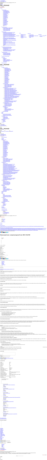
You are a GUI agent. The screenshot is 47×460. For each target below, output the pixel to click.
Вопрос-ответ (2, 437)
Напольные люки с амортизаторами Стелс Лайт (37, 228)
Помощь (1, 433)
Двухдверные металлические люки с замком (10, 101)
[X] (3, 232)
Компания (1, 428)
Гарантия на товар (2, 435)
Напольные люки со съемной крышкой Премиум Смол (12, 92)
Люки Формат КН (7, 79)
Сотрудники (1, 430)
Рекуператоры (6, 110)
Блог (2, 112)
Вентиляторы (6, 107)
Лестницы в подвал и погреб (27, 226)
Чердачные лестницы (6, 102)
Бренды (1, 438)
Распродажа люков (5, 111)
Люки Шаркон (6, 78)
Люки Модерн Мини (7, 71)
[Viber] (4, 232)
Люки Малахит (7, 74)
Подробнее (4, 391)
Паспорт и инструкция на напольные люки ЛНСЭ (6, 269)
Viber (2, 445)
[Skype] (6, 232)
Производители (4, 119)
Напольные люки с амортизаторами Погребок (10, 88)
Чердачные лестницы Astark (8, 104)
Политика (4, 121)
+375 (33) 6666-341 (3, 1)
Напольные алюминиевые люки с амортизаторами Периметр (26, 229)
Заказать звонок (2, 135)
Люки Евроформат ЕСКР (8, 70)
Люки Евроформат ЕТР (8, 69)
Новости (4, 120)
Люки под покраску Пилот (8, 85)
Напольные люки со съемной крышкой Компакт (11, 93)
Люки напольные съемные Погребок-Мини (10, 89)
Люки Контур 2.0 (7, 82)
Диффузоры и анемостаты (8, 108)
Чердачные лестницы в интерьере (7, 115)
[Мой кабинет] (0, 123)
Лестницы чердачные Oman (8, 105)
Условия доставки (5, 117)
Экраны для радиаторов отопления (9, 109)
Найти (1, 456)
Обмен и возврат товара (6, 118)
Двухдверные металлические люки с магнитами (11, 100)
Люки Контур (6, 81)
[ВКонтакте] (0, 232)
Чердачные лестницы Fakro (8, 103)
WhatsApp (4, 221)
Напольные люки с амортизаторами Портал (10, 91)
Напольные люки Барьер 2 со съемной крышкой (11, 97)
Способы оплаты (5, 116)
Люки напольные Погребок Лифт (16, 228)
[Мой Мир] (2, 232)
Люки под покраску (6, 83)
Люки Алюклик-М (7, 73)
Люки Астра (6, 76)
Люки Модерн (6, 72)
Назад (4, 140)
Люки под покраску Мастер (8, 86)
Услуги (1, 439)
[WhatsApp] (5, 232)
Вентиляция (5, 106)
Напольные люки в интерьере (7, 114)
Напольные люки (5, 87)
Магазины (1, 431)
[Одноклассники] (1, 232)
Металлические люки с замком (8, 99)
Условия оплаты (2, 434)
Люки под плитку (5, 67)
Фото (2, 113)
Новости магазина (3, 441)
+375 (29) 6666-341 (2, 0)
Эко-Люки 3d (6, 77)
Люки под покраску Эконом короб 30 (9, 84)
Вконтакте (3, 444)
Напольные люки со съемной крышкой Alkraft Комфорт (19, 230)
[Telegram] (7, 232)
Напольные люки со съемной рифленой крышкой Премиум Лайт (10, 229)
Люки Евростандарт (7, 68)
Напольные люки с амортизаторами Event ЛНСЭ (11, 90)
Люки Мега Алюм (7, 75)
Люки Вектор (6, 80)
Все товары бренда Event (3, 418)
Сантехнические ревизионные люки (7, 175)
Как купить (4, 198)
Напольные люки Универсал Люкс (9, 95)
